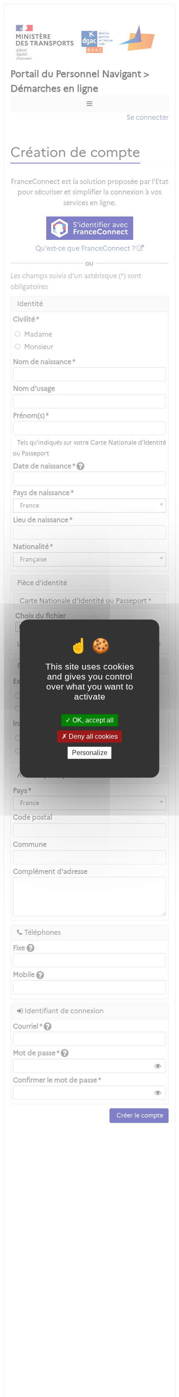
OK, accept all (92, 720)
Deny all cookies (92, 736)
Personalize (89, 752)
